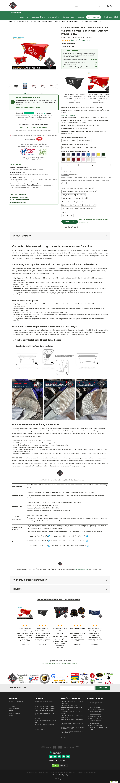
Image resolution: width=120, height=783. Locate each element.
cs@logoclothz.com (81, 569)
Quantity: (64, 212)
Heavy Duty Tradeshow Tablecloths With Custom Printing (72, 731)
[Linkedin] (75, 227)
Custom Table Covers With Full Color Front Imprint (72, 702)
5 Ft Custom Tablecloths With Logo (45, 706)
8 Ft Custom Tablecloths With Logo (45, 711)
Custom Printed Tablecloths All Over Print (45, 721)
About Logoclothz (95, 714)
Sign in (11, 713)
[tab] (60, 236)
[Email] (66, 227)
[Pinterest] (78, 227)
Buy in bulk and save (68, 115)
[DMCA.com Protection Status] (60, 766)
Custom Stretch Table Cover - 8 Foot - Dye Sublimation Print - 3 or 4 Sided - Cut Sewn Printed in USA (25, 637)
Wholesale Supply (94, 723)
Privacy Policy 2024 (95, 716)
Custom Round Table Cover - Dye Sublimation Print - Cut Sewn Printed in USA (77, 637)
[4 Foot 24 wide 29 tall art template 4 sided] (49, 536)
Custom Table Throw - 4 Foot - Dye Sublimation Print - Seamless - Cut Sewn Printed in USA (60, 639)
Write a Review (86, 40)
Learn (73, 17)
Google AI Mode (66, 663)
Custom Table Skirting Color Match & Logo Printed (72, 716)
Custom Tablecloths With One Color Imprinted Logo (71, 708)
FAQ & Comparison (14, 708)
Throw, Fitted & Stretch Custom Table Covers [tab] (58, 599)
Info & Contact (13, 704)
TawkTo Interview (95, 707)
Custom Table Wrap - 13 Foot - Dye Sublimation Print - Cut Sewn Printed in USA (95, 637)
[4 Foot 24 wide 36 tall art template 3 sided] (87, 541)
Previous (10, 86)
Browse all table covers (18, 202)
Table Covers (24, 17)
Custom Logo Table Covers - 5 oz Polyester (44, 713)
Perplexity (52, 663)
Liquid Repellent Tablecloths (69, 705)
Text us (22, 128)
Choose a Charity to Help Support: (72, 202)
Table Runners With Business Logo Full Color (72, 724)
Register (17, 713)
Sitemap (11, 715)
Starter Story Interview (97, 709)
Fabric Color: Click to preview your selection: (76, 151)
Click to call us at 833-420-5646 (99, 728)
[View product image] (16, 86)
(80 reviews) (75, 40)
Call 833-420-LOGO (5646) (37, 128)
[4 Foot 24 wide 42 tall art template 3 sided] (87, 546)
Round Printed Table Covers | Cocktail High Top (46, 717)
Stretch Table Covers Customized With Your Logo (72, 720)
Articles (11, 711)
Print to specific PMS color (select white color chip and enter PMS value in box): (86, 165)
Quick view (25, 610)
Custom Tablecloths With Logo (44, 701)
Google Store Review (96, 725)
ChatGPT (45, 663)
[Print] (69, 227)
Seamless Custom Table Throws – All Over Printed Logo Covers (73, 728)
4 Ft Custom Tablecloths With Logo (45, 704)
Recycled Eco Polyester (67, 735)
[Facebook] (63, 227)
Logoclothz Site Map (95, 711)
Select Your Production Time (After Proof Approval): (78, 188)
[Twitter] (72, 227)
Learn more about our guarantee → (29, 107)
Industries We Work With (16, 701)
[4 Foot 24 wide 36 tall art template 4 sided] (49, 541)
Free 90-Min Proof (93, 17)
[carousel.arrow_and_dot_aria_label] (28, 93)
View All (63, 737)
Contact (81, 17)
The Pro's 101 (12, 706)
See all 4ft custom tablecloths (20, 200)
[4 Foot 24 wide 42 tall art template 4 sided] (49, 546)
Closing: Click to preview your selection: (74, 137)
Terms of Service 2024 (96, 718)
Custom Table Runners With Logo (44, 727)
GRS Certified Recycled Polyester (44, 725)
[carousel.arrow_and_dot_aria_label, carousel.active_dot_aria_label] (25, 93)
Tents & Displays (53, 17)
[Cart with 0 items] (111, 6)
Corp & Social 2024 (95, 721)
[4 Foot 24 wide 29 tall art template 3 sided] (87, 536)
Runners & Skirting (38, 17)
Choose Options (25, 614)
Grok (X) (75, 663)
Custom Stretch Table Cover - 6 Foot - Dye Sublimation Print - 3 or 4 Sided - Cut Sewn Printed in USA (42, 637)
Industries (65, 17)
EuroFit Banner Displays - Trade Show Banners (71, 712)
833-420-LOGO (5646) (111, 17)
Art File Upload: (66, 172)
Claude (58, 663)
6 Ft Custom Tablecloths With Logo (45, 708)
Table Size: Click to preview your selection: (75, 144)
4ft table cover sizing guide (19, 197)
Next (57, 86)
